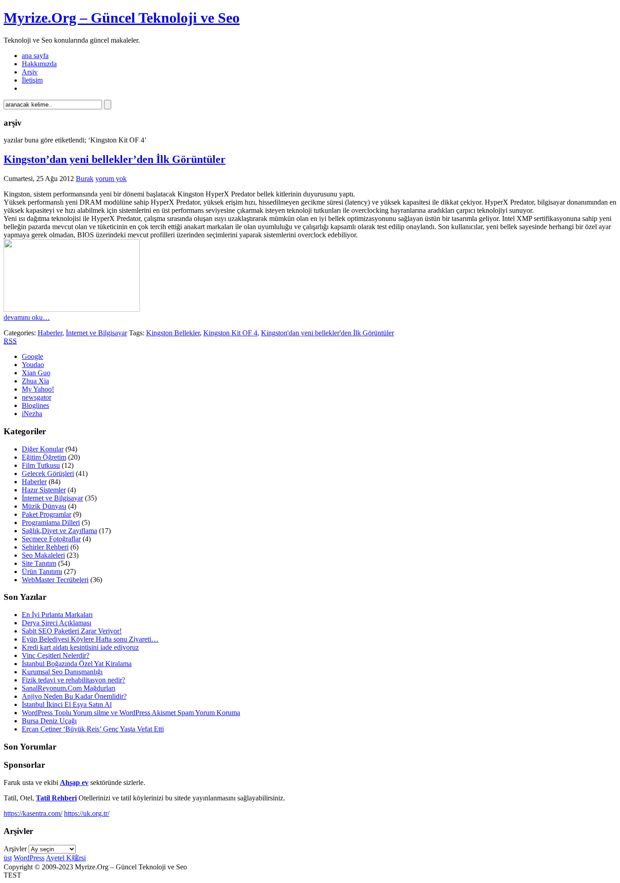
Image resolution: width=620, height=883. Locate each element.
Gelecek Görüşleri (48, 473)
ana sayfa (35, 55)
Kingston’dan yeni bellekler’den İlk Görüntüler (115, 159)
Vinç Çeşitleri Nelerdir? (55, 655)
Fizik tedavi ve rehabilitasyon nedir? (73, 680)
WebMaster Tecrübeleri (55, 580)
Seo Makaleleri (43, 555)
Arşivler (15, 849)
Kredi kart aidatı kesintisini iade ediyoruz (80, 647)
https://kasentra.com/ (33, 813)
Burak (84, 178)
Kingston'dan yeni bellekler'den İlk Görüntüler (327, 333)
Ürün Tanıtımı (42, 571)
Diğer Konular (43, 449)
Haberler (50, 333)
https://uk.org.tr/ (86, 813)
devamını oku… (27, 317)
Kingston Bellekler (173, 333)
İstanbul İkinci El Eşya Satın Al (67, 704)
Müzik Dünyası (44, 506)
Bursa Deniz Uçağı (49, 721)
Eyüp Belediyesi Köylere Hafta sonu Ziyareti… (90, 639)
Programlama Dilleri (51, 522)
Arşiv (30, 72)
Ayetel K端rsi (66, 858)
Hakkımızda (39, 64)
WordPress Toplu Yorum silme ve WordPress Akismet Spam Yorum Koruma (131, 712)
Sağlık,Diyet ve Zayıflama (59, 531)
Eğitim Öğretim (44, 457)
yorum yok (111, 178)
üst (8, 858)
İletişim (32, 80)
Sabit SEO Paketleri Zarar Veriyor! (72, 631)
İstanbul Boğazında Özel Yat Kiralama (77, 663)
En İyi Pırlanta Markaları (57, 614)
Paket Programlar (46, 514)
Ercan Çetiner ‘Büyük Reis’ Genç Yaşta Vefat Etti (93, 729)
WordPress (29, 858)
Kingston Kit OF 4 (230, 333)
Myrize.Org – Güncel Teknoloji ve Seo (122, 18)
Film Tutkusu (41, 465)
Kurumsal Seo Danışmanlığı (62, 672)
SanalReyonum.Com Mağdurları (68, 688)
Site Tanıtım (39, 563)
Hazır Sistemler (44, 490)
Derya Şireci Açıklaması (56, 623)
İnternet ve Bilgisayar (96, 333)
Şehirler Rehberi (45, 547)
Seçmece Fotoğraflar (51, 539)
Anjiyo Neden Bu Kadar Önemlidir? (74, 696)
